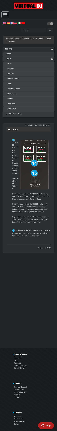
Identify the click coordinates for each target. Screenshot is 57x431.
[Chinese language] (23, 23)
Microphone (11, 94)
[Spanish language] (8, 23)
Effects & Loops (12, 89)
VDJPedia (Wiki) (20, 392)
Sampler (12, 41)
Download (18, 358)
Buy (15, 360)
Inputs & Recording (13, 114)
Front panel (10, 109)
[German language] (15, 23)
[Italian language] (19, 23)
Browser (9, 69)
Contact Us (18, 419)
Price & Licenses (20, 366)
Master (8, 99)
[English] (4, 23)
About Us (17, 416)
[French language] (12, 23)
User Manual (19, 390)
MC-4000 (39, 39)
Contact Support (20, 387)
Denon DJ (28, 39)
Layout (48, 39)
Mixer (8, 64)
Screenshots (19, 368)
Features (17, 363)
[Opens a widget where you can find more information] (46, 426)
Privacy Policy (19, 421)
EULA (16, 424)
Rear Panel (10, 104)
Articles (17, 395)
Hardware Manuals (13, 39)
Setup (8, 54)
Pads (8, 84)
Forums (17, 397)
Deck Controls (11, 79)
